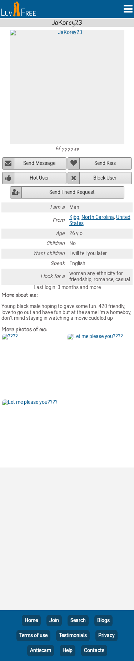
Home (31, 620)
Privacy (106, 635)
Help (68, 650)
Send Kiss (105, 163)
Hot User (39, 178)
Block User (104, 178)
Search (78, 620)
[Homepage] (18, 9)
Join (54, 620)
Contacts (94, 650)
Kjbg (74, 217)
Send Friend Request (72, 192)
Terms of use (33, 635)
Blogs (103, 620)
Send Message (39, 163)
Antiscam (40, 650)
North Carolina (97, 217)
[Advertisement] (67, 540)
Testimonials (73, 635)
